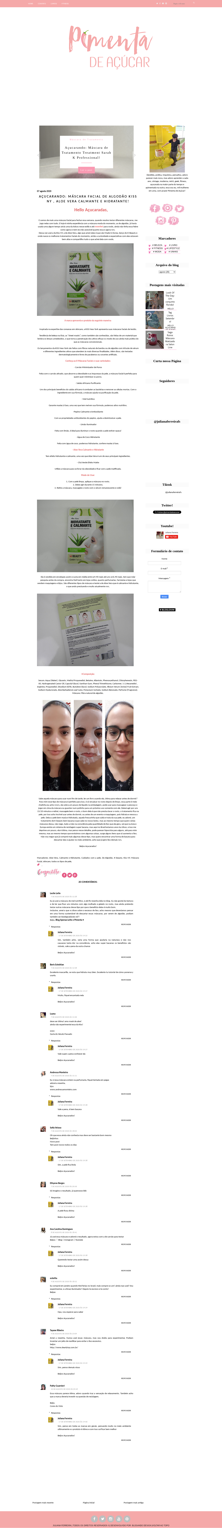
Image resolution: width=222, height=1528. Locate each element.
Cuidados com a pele (91, 858)
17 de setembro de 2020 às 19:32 (73, 936)
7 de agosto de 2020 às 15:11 (64, 1076)
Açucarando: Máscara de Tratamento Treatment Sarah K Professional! (86, 152)
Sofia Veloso (55, 1128)
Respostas (55, 927)
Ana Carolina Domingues (61, 1229)
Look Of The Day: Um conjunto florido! (170, 298)
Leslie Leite (55, 893)
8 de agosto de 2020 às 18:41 (64, 1232)
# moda (157, 251)
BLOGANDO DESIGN (141, 1525)
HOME (30, 4)
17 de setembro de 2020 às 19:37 (73, 991)
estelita (53, 1278)
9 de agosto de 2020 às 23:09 (64, 1334)
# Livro (173, 245)
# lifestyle (173, 248)
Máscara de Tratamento (86, 139)
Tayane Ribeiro (57, 1330)
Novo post (55, 1142)
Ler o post (86, 170)
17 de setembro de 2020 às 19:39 (73, 1308)
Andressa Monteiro (59, 1072)
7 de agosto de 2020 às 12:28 (64, 897)
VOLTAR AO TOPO (160, 1525)
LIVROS (54, 4)
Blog (60, 1240)
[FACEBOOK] (94, 1519)
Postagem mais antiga (133, 1503)
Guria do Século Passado (61, 1034)
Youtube (79, 1240)
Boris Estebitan (57, 965)
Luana (52, 1014)
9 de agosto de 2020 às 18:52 (64, 1282)
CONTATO (42, 4)
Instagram (68, 1240)
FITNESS (65, 4)
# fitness (157, 248)
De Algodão (107, 858)
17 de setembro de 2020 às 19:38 (73, 1105)
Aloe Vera (53, 858)
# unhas (173, 251)
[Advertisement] (92, 96)
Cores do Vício (56, 1406)
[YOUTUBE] (119, 1519)
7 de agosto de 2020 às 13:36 (64, 1017)
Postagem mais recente (42, 1503)
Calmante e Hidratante (69, 858)
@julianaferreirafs (173, 492)
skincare (46, 861)
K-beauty (118, 858)
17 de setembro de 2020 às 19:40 (73, 1422)
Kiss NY (127, 858)
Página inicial (88, 1503)
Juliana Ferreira (65, 932)
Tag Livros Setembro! (170, 317)
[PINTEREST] (127, 1519)
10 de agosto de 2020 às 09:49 (64, 1389)
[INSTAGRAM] (111, 1519)
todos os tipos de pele (61, 861)
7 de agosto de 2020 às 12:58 (64, 968)
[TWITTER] (102, 1519)
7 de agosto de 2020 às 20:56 (64, 1187)
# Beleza (157, 245)
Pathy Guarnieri (57, 1386)
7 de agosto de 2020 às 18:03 (64, 1131)
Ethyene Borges (57, 1183)
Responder (126, 924)
